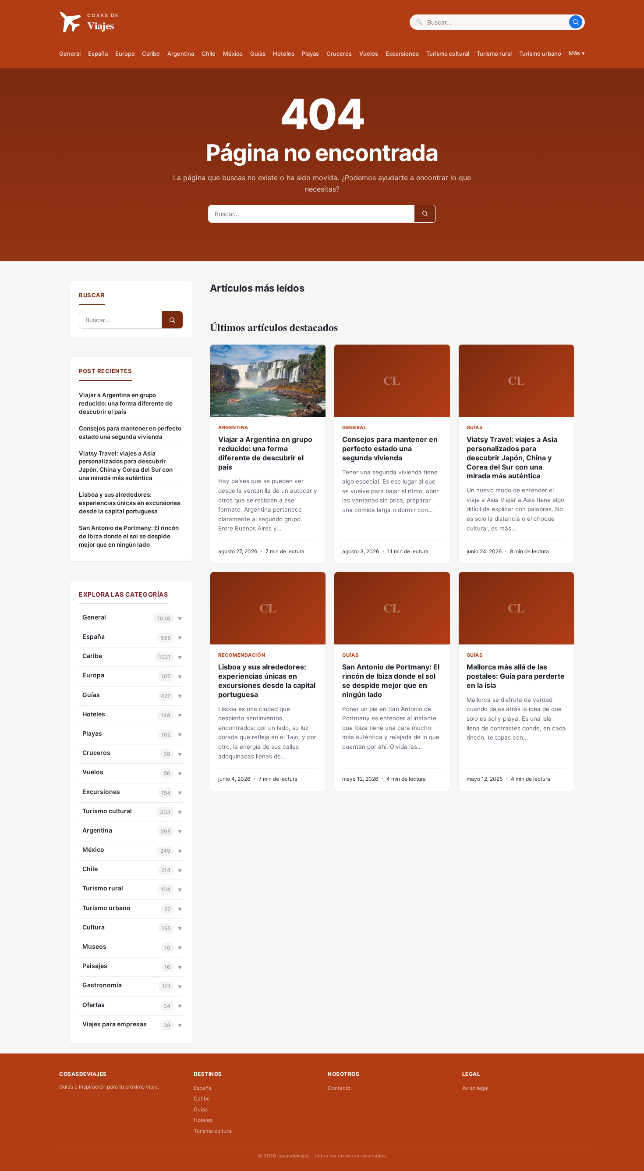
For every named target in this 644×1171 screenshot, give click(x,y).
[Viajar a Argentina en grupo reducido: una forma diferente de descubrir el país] (268, 381)
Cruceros (339, 53)
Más (577, 53)
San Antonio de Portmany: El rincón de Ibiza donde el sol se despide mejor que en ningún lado (129, 536)
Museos (94, 946)
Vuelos (368, 53)
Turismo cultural (447, 53)
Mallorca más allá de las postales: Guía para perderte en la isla (516, 676)
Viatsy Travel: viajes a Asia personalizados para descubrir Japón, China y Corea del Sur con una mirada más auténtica (126, 466)
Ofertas (93, 1004)
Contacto (339, 1088)
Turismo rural (494, 53)
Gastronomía (102, 985)
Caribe (151, 53)
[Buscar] (575, 21)
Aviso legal (475, 1088)
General (70, 53)
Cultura (93, 927)
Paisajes (94, 965)
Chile (209, 53)
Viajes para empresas (114, 1024)
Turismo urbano (540, 53)
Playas (310, 53)
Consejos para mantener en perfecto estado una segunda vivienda (130, 432)
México (233, 53)
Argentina (180, 53)
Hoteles (283, 53)
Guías (257, 53)
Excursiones (402, 53)
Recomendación (241, 655)
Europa (124, 53)
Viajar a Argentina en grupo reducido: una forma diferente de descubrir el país (126, 403)
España (98, 53)
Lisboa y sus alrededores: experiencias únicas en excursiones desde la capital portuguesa (129, 503)
